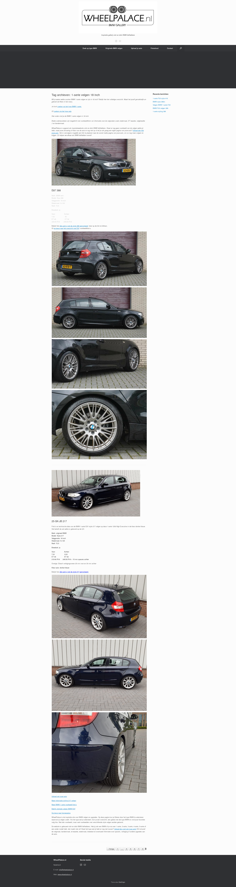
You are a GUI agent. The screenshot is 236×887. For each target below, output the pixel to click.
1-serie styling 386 (159, 111)
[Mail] (120, 41)
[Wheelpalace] (118, 17)
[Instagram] (116, 41)
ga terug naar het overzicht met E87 (66, 228)
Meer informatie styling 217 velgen (64, 800)
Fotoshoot (154, 48)
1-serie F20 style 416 (160, 98)
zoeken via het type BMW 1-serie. (69, 106)
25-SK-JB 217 (59, 521)
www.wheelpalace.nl (65, 874)
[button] (180, 48)
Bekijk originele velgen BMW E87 (63, 809)
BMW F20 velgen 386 (160, 108)
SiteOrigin (122, 882)
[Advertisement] (118, 70)
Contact (170, 48)
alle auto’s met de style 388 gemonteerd (74, 226)
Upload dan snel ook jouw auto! (125, 829)
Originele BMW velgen (113, 48)
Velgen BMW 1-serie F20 (161, 105)
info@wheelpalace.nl (66, 869)
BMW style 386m (159, 101)
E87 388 (56, 190)
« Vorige (111, 849)
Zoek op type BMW (90, 48)
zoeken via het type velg (62, 111)
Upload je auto (136, 48)
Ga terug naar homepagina (61, 813)
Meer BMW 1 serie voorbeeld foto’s (64, 804)
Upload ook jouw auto (59, 796)
